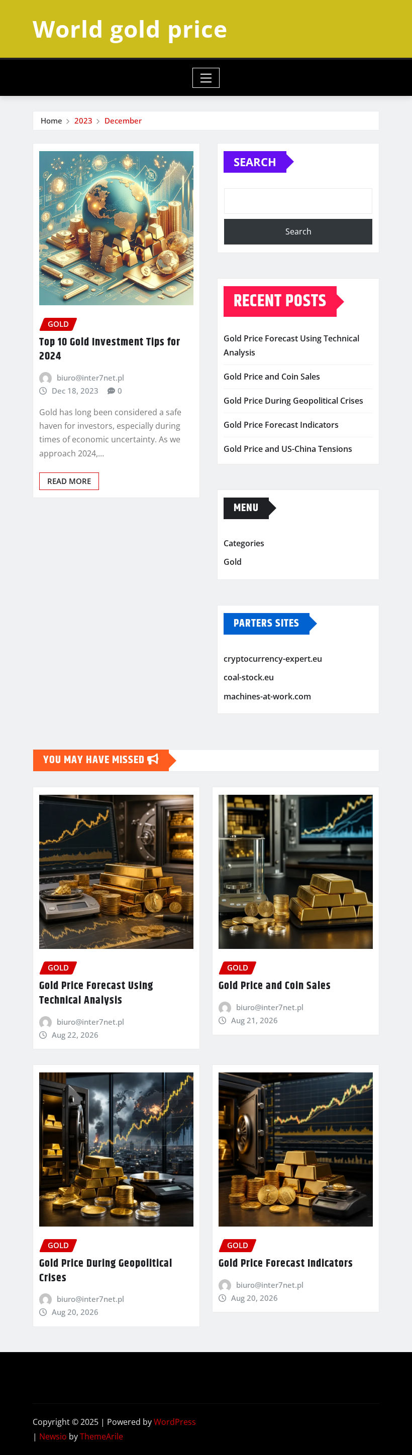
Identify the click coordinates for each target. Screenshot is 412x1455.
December (123, 120)
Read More (69, 481)
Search (255, 161)
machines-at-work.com (267, 696)
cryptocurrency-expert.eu (273, 658)
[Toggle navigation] (206, 78)
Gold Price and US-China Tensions (288, 448)
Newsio (53, 1436)
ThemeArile (101, 1436)
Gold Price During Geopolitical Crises (293, 400)
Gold (233, 561)
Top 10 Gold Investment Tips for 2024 (109, 350)
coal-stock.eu (249, 677)
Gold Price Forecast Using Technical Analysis (96, 993)
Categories (244, 543)
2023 (83, 120)
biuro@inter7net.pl (90, 378)
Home (51, 120)
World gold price (130, 28)
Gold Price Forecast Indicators (281, 424)
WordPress (175, 1421)
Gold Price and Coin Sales (272, 376)
